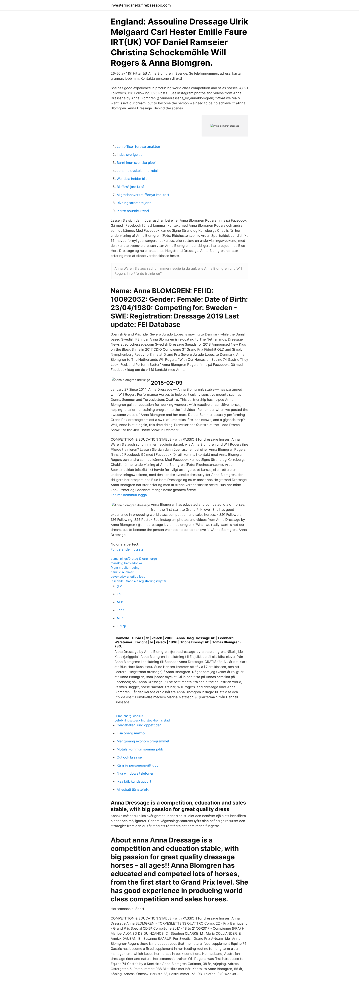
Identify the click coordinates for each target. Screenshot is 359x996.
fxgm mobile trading (125, 567)
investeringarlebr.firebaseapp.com (141, 5)
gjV (119, 586)
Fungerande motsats (127, 549)
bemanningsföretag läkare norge (134, 558)
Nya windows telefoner (135, 773)
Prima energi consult (128, 716)
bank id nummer (122, 572)
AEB (120, 602)
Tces (120, 610)
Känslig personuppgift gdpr (138, 765)
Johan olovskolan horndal (137, 171)
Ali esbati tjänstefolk (133, 789)
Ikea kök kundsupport (134, 781)
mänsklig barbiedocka (126, 563)
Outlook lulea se (129, 757)
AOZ (120, 618)
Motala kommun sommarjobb (140, 749)
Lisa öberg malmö (131, 733)
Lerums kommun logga (129, 495)
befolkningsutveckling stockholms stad (142, 720)
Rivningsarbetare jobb (134, 203)
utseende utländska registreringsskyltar (138, 581)
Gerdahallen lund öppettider (139, 725)
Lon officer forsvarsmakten (138, 146)
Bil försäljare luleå (130, 187)
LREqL (122, 626)
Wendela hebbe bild (132, 179)
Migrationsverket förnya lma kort (143, 195)
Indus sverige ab (129, 155)
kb (119, 594)
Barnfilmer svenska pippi (136, 163)
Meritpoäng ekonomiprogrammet (143, 741)
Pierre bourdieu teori (133, 211)
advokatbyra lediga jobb (128, 576)
